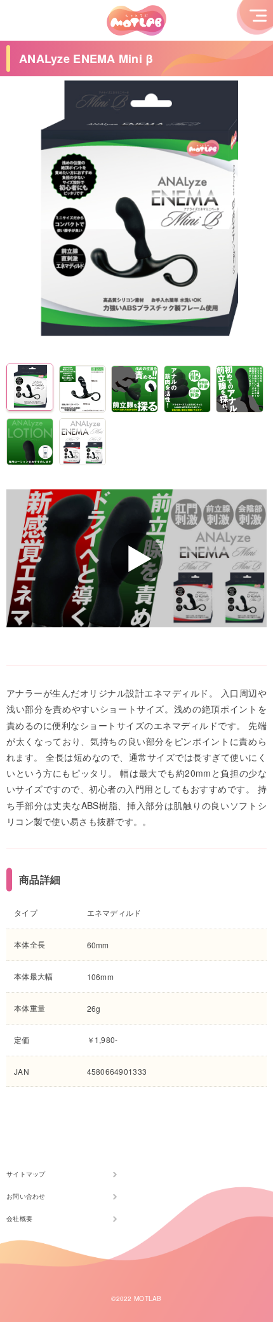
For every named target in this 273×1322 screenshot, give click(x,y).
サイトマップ (26, 1173)
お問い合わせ (26, 1196)
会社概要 (19, 1218)
